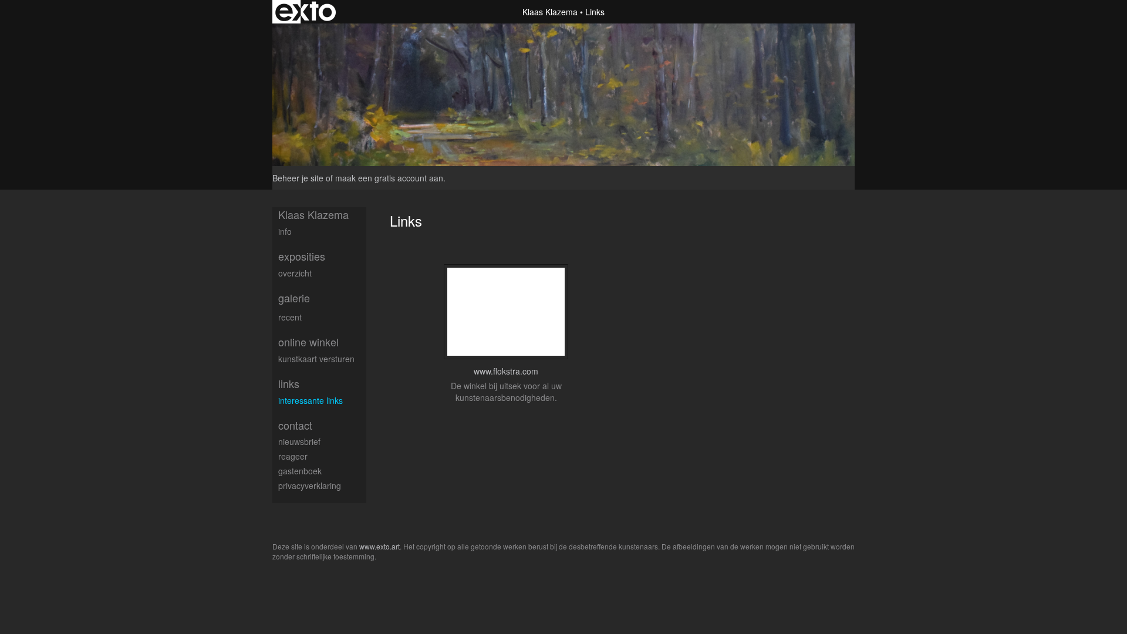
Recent (290, 317)
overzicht (295, 273)
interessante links (310, 400)
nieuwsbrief (299, 441)
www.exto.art (379, 546)
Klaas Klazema (550, 12)
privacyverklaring (309, 485)
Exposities (301, 256)
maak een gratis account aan (389, 178)
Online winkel (308, 342)
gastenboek (300, 471)
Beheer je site (297, 178)
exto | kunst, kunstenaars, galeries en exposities (305, 11)
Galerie (294, 298)
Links (288, 383)
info (285, 231)
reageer (293, 456)
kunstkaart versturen (316, 359)
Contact (295, 425)
